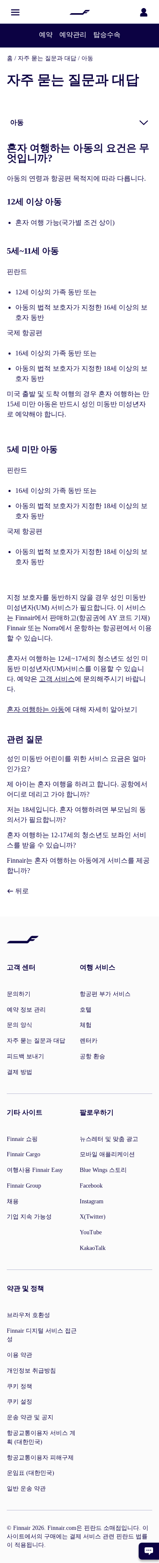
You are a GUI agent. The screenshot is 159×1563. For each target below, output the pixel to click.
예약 (46, 34)
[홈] (80, 12)
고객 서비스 (57, 678)
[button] (15, 12)
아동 (87, 58)
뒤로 (21, 891)
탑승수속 (106, 34)
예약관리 (72, 34)
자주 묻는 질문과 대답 (47, 58)
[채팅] (149, 1551)
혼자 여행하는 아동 (35, 709)
